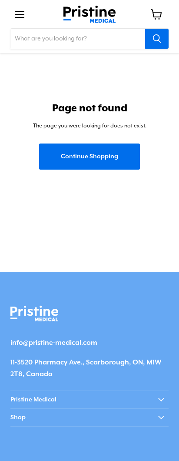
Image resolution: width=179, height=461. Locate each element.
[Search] (157, 39)
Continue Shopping (89, 156)
